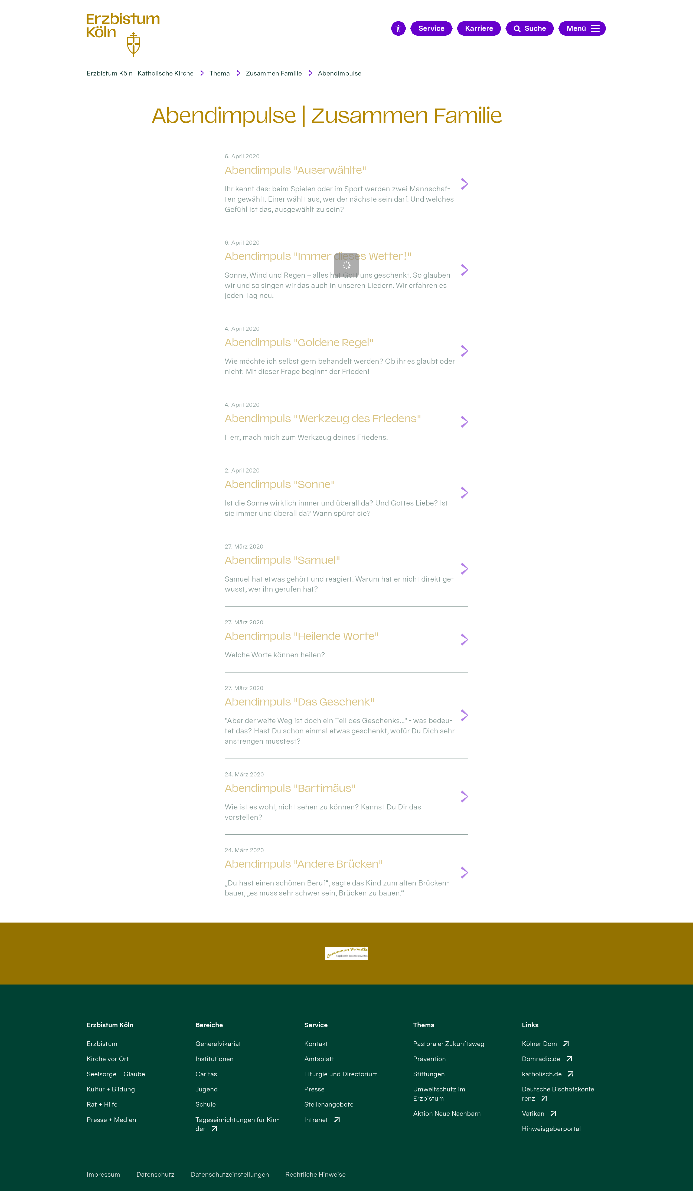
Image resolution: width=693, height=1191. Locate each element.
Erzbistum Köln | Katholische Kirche (140, 73)
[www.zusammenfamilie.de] (346, 953)
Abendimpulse (339, 73)
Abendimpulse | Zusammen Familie (327, 115)
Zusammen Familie (274, 73)
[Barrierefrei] (398, 28)
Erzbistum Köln (110, 1025)
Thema (220, 73)
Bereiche (209, 1025)
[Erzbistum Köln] (123, 34)
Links (530, 1025)
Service (316, 1025)
